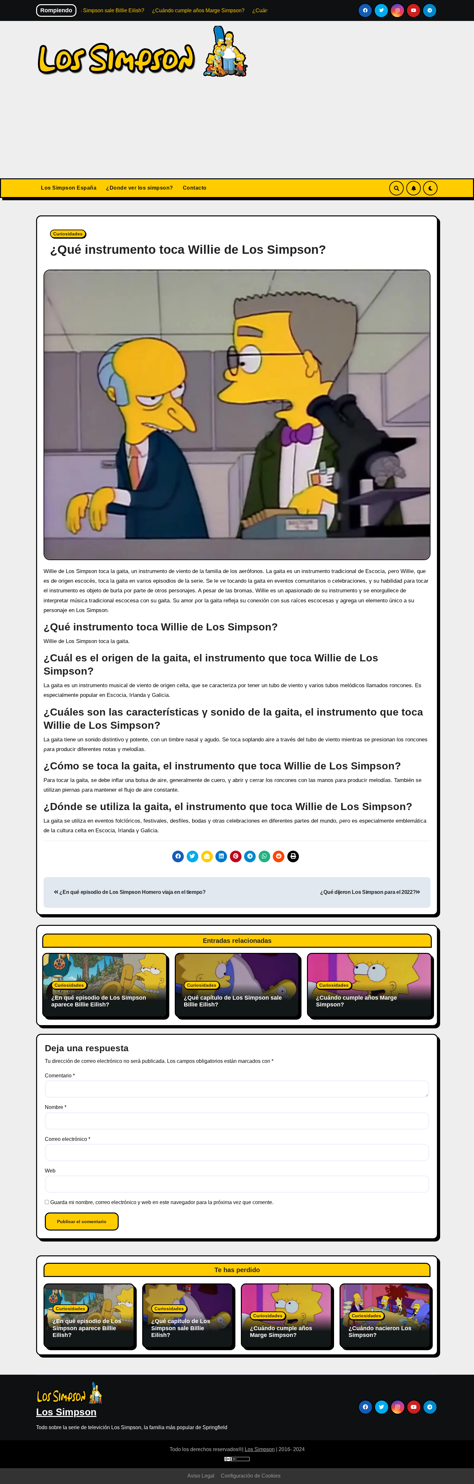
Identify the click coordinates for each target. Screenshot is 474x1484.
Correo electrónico (67, 1139)
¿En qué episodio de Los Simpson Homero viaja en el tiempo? (132, 892)
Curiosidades (68, 233)
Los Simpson (66, 1412)
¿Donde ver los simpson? (139, 188)
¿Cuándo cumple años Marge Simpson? (281, 1332)
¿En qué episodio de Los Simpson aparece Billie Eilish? (98, 1001)
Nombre (55, 1107)
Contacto (195, 188)
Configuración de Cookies (251, 1476)
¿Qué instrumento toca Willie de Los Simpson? (188, 249)
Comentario (60, 1075)
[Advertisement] (237, 130)
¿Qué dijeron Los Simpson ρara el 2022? (368, 892)
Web (50, 1170)
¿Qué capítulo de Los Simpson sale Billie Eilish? (180, 1328)
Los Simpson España (68, 188)
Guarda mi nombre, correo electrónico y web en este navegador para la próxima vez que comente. (161, 1202)
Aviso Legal (200, 1476)
